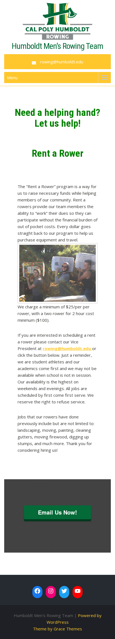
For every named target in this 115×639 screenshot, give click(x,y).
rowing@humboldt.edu (61, 61)
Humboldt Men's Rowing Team (57, 46)
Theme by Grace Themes (57, 628)
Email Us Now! (57, 512)
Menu (12, 77)
